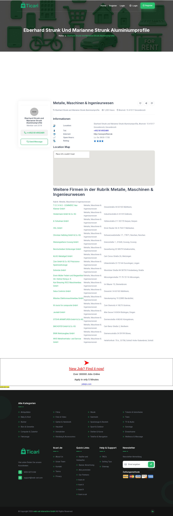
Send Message (35, 142)
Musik (92, 412)
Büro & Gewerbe (27, 427)
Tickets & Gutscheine (134, 412)
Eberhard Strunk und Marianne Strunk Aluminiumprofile (34, 120)
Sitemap (105, 466)
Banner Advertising (86, 465)
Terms (58, 471)
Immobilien (60, 432)
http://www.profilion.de (103, 134)
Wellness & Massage (134, 437)
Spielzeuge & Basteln (99, 422)
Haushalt (59, 427)
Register (113, 5)
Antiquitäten (25, 412)
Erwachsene (130, 432)
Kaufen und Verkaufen (82, 458)
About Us (59, 457)
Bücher (23, 422)
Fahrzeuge (24, 437)
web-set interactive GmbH (44, 511)
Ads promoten (84, 470)
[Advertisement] (86, 69)
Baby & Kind (25, 417)
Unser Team (60, 461)
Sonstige (129, 427)
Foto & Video (60, 417)
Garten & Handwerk (63, 422)
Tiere (127, 417)
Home (103, 5)
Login (122, 5)
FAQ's (104, 457)
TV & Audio (129, 422)
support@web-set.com (33, 478)
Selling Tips (107, 461)
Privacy (58, 476)
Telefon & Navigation (98, 437)
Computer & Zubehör (29, 432)
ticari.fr (81, 489)
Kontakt (58, 466)
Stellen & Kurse (96, 432)
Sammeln (94, 417)
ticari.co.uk (82, 494)
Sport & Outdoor (97, 427)
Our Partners (83, 475)
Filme (57, 412)
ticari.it (81, 484)
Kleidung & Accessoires (65, 437)
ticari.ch (81, 480)
